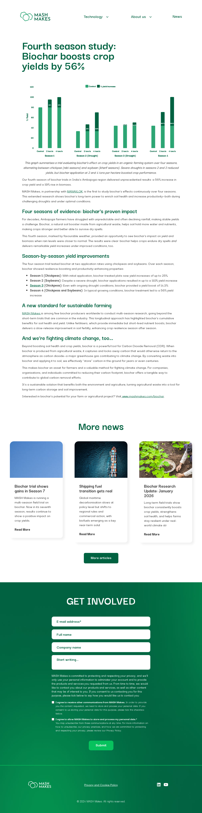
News (177, 16)
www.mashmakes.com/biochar (142, 396)
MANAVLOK (75, 191)
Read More (22, 529)
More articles (101, 557)
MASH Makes (31, 313)
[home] (35, 16)
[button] (96, 16)
